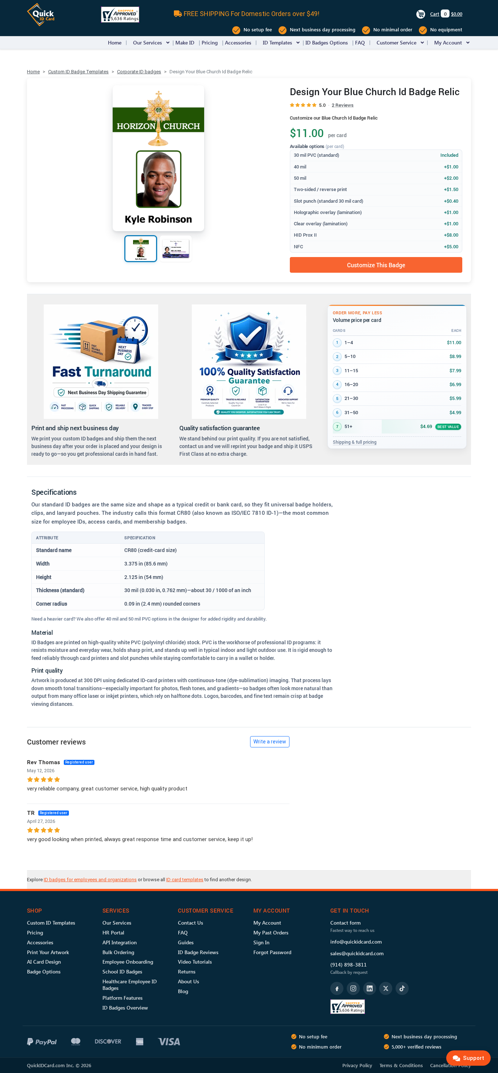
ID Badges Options (327, 42)
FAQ (360, 42)
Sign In (261, 942)
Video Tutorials (195, 961)
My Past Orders (270, 932)
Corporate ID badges (139, 71)
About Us (188, 981)
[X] (385, 988)
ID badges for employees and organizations (90, 879)
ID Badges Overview (125, 1007)
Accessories (238, 42)
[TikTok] (402, 988)
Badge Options (44, 971)
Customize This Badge (376, 265)
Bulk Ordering (118, 952)
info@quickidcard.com (356, 941)
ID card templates (184, 879)
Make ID (184, 42)
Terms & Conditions (401, 1065)
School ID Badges (122, 971)
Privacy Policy (357, 1065)
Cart (434, 14)
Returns (186, 971)
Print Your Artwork (48, 952)
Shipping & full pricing (355, 442)
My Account (448, 42)
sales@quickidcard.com (357, 953)
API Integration (119, 942)
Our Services (147, 42)
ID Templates (277, 42)
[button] (168, 42)
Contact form (345, 922)
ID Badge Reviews (198, 952)
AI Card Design (44, 961)
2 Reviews (343, 105)
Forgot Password (272, 952)
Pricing (210, 42)
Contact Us (190, 922)
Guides (186, 942)
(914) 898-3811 (348, 964)
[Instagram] (353, 988)
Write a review (269, 742)
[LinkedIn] (369, 988)
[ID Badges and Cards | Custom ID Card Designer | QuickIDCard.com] (40, 14)
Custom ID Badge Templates (78, 71)
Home (114, 42)
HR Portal (113, 932)
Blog (183, 991)
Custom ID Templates (51, 922)
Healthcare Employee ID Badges (129, 984)
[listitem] (141, 249)
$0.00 (456, 14)
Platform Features (122, 997)
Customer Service (396, 42)
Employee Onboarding (127, 961)
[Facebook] (336, 988)
